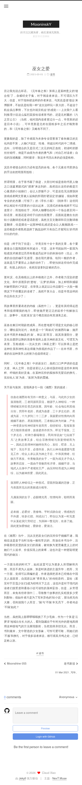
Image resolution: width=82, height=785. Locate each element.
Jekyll (22, 778)
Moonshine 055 (16, 663)
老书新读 (69, 663)
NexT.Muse (59, 778)
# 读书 (40, 653)
